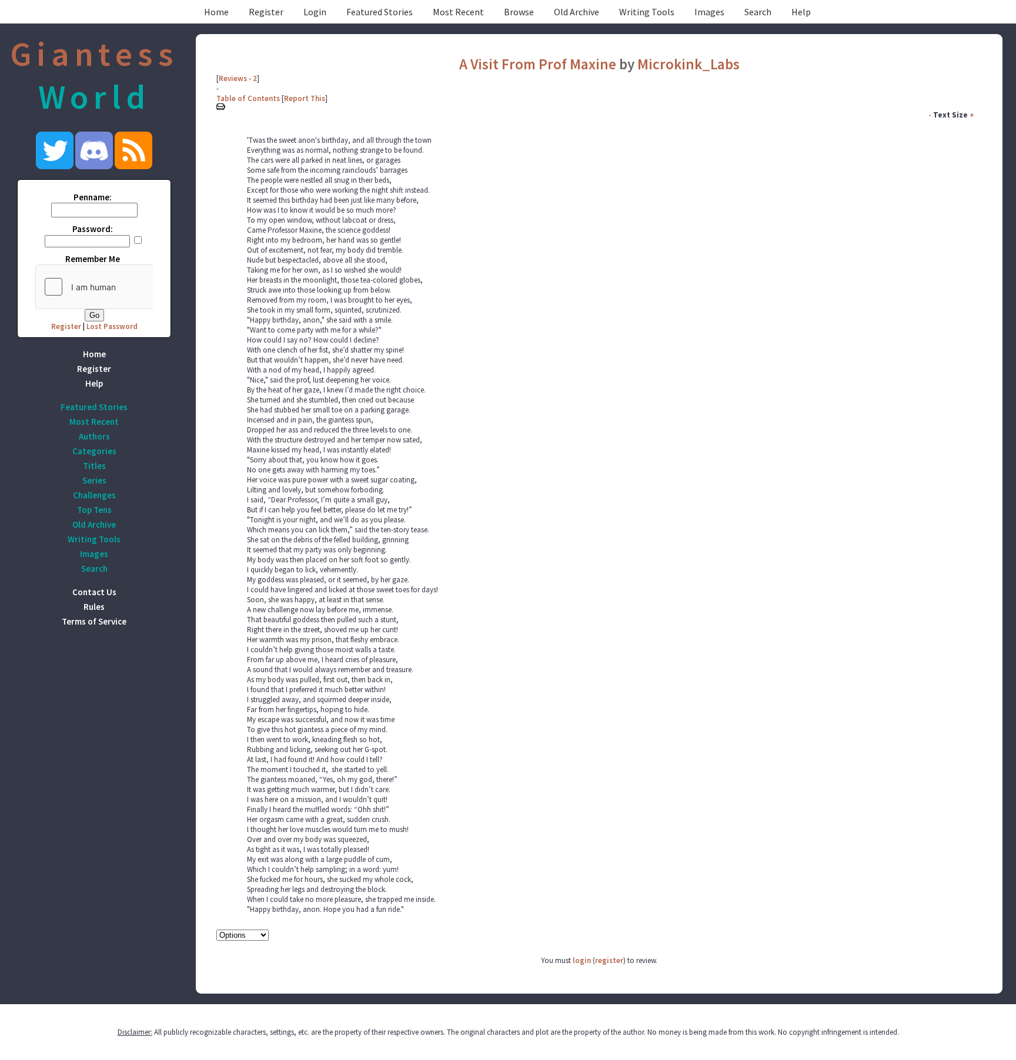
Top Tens (94, 509)
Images (709, 12)
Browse (519, 12)
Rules (94, 606)
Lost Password (112, 326)
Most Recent (458, 12)
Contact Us (94, 592)
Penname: (92, 197)
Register (266, 12)
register (609, 960)
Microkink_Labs (688, 64)
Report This (304, 98)
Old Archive (576, 12)
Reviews (233, 78)
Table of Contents (248, 98)
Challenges (94, 495)
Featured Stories (379, 12)
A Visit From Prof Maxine (537, 64)
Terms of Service (94, 621)
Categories (94, 451)
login (582, 960)
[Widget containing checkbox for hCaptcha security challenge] (124, 286)
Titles (94, 465)
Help (801, 12)
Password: (92, 228)
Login (314, 12)
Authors (94, 436)
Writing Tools (646, 12)
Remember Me (92, 258)
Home (216, 12)
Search (757, 12)
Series (94, 480)
